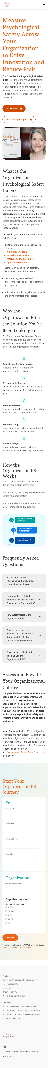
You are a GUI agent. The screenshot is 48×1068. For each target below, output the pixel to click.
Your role (9, 854)
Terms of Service (24, 948)
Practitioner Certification (13, 996)
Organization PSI (9, 992)
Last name (9, 824)
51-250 (10, 907)
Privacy (13, 1056)
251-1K (10, 911)
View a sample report (17, 119)
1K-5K (10, 915)
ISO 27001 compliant (11, 1018)
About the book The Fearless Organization (21, 1014)
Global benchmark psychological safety (19, 980)
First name (9, 808)
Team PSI (6, 988)
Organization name (13, 884)
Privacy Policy (8, 948)
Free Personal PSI (10, 984)
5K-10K (11, 919)
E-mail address (12, 839)
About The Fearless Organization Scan (19, 1006)
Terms (5, 1056)
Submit (10, 937)
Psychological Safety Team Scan (22, 752)
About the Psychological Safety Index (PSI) (21, 1010)
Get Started (12, 108)
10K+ (10, 923)
